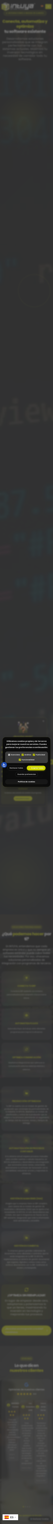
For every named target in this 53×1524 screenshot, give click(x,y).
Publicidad (40, 755)
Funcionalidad (28, 760)
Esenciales (15, 755)
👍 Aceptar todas (36, 768)
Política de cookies (26, 782)
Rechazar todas (16, 768)
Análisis (27, 755)
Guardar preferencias (26, 774)
